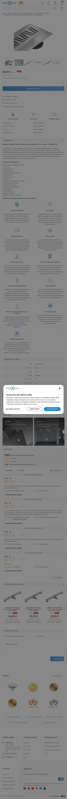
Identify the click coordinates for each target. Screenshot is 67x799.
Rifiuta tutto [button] (34, 409)
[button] (13, 409)
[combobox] (60, 388)
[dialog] (33, 399)
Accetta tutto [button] (52, 409)
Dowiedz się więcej (42, 404)
